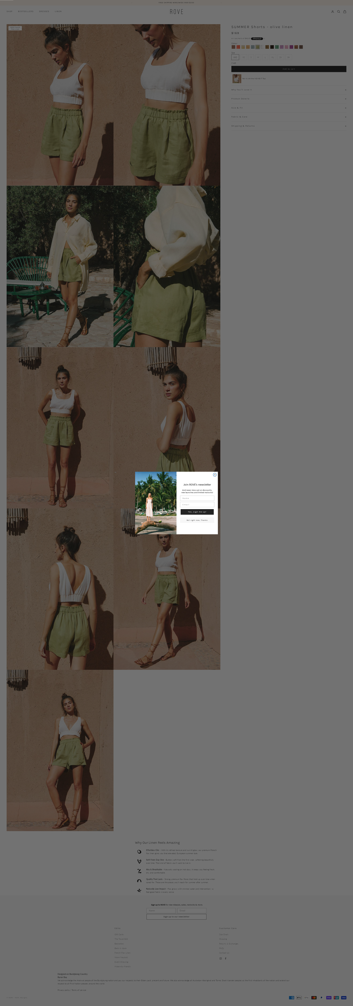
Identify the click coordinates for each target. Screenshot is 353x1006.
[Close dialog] (214, 474)
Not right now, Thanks (197, 520)
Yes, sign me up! (197, 512)
